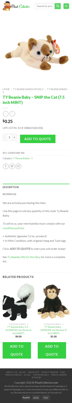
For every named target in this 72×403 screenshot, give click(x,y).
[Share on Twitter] (12, 166)
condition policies (13, 228)
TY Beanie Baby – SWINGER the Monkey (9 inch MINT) (53, 330)
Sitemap (36, 377)
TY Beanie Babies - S (23, 158)
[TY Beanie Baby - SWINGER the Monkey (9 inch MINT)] (53, 302)
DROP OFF (33, 372)
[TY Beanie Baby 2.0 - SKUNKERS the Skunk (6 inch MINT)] (18, 302)
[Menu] (66, 6)
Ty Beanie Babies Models (28, 89)
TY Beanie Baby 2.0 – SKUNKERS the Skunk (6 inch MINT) (18, 330)
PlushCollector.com (46, 382)
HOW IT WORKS (49, 372)
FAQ (62, 372)
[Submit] (58, 6)
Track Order (59, 374)
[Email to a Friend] (18, 166)
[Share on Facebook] (6, 166)
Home (6, 89)
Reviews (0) (9, 194)
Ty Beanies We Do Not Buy (23, 257)
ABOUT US (11, 372)
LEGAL (27, 374)
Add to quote (37, 139)
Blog (22, 372)
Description (11, 187)
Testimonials (41, 374)
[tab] (36, 187)
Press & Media (13, 374)
